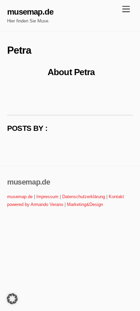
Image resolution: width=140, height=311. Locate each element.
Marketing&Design (85, 204)
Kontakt (116, 196)
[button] (12, 299)
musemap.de (20, 196)
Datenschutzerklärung (83, 196)
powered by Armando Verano (35, 204)
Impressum (47, 196)
